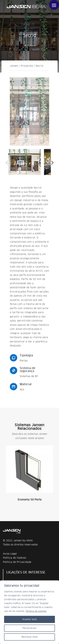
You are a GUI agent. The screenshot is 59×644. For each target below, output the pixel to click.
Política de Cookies (14, 558)
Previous (7, 162)
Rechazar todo (29, 637)
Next (51, 162)
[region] (29, 612)
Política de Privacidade (17, 562)
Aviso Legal (10, 554)
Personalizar (29, 628)
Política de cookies (36, 611)
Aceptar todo (29, 619)
